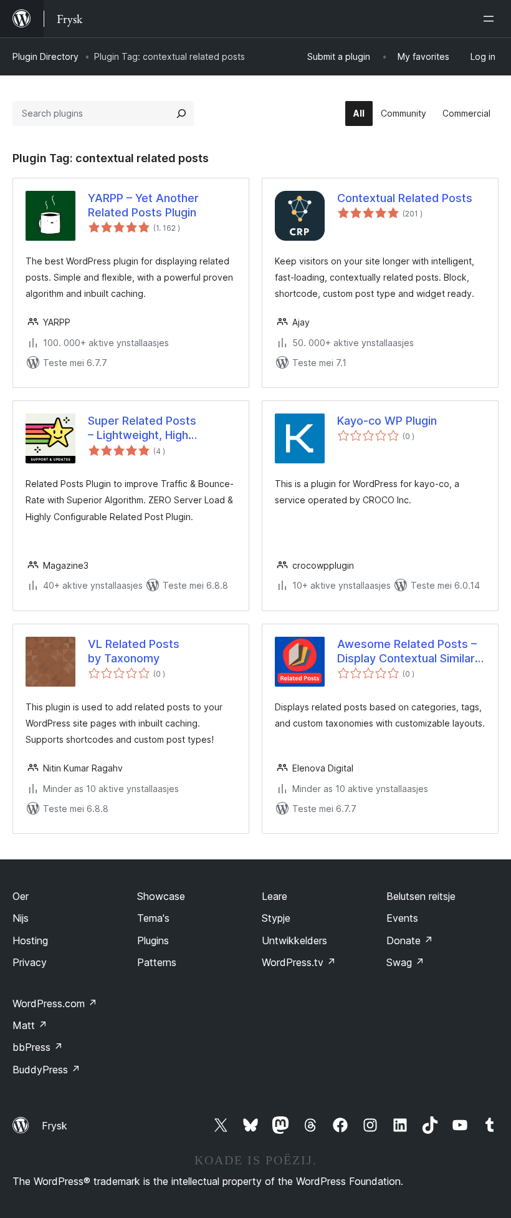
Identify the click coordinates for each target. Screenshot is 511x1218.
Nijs (20, 918)
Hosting (30, 940)
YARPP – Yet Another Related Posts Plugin (143, 205)
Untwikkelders (294, 940)
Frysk (54, 1125)
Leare (274, 896)
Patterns (156, 962)
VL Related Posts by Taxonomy (133, 651)
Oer (20, 896)
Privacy (29, 962)
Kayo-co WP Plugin (387, 420)
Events (402, 918)
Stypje (276, 918)
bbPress (37, 1047)
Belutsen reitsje (421, 896)
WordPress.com (54, 1003)
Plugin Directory (45, 56)
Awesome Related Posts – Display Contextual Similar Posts (407, 651)
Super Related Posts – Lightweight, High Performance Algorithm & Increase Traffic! (155, 428)
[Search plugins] (181, 113)
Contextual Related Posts (404, 198)
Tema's (153, 918)
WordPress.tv (299, 962)
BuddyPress (46, 1069)
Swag (405, 962)
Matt (29, 1025)
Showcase (161, 896)
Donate (409, 940)
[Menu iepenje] (491, 18)
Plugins (153, 940)
